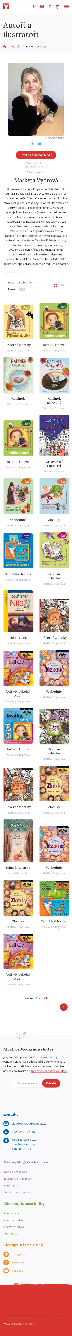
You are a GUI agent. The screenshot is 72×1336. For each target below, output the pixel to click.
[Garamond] (32, 1311)
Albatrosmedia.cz (14, 1220)
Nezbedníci (18, 520)
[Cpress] (55, 1296)
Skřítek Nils (18, 638)
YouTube (17, 1270)
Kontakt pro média (15, 1172)
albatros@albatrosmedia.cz (29, 1123)
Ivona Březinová (17, 873)
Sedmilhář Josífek (18, 574)
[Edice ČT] (55, 1303)
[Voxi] (47, 1303)
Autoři (16, 46)
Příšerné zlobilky (18, 345)
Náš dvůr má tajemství (54, 464)
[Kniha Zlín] (32, 1303)
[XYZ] (24, 1296)
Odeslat (51, 1083)
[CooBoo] (9, 1296)
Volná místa (10, 1185)
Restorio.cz (10, 1233)
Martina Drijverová (17, 350)
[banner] (7, 6)
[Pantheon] (9, 1311)
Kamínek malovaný (54, 401)
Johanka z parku (18, 868)
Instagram (18, 1254)
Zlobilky (54, 520)
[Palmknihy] (62, 1303)
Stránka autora (36, 172)
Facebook (18, 1262)
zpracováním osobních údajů (49, 1071)
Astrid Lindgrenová (17, 643)
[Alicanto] (24, 1303)
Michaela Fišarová (17, 404)
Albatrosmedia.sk (14, 1227)
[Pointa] (17, 1311)
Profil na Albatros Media (36, 155)
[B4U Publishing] (9, 1303)
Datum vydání (17, 282)
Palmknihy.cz (11, 1213)
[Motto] (17, 1296)
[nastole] (40, 1296)
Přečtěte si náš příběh (17, 1192)
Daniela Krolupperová (53, 350)
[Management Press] (62, 1296)
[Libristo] (40, 1311)
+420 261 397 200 (24, 1132)
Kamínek (18, 399)
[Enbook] (55, 1311)
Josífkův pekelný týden (18, 694)
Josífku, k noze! (54, 345)
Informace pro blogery (17, 1178)
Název (12, 289)
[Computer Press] (47, 1296)
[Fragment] (17, 1303)
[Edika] (32, 1296)
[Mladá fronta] (24, 1311)
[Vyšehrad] (40, 1303)
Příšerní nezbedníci (54, 576)
